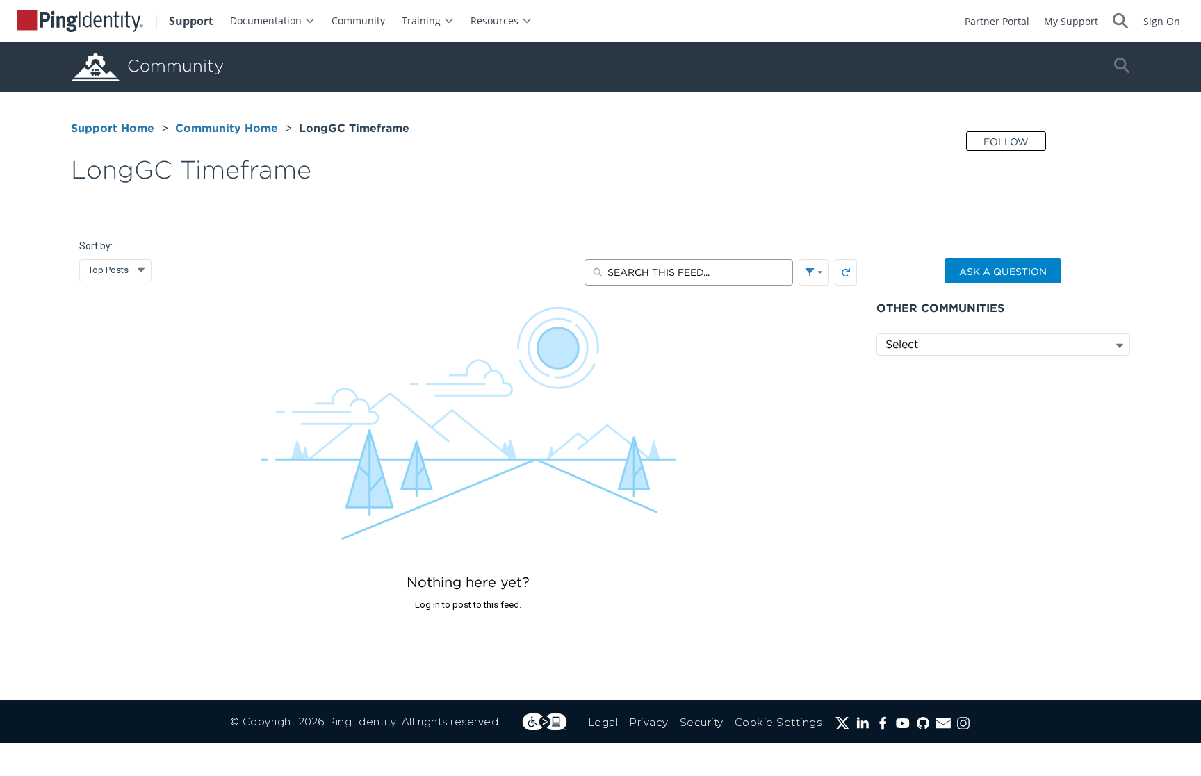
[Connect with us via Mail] (943, 723)
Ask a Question (1003, 271)
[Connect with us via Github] (923, 723)
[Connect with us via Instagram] (963, 723)
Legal (603, 722)
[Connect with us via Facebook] (882, 723)
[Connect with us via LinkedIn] (862, 723)
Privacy (649, 722)
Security (702, 722)
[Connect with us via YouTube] (902, 723)
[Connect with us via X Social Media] (842, 723)
